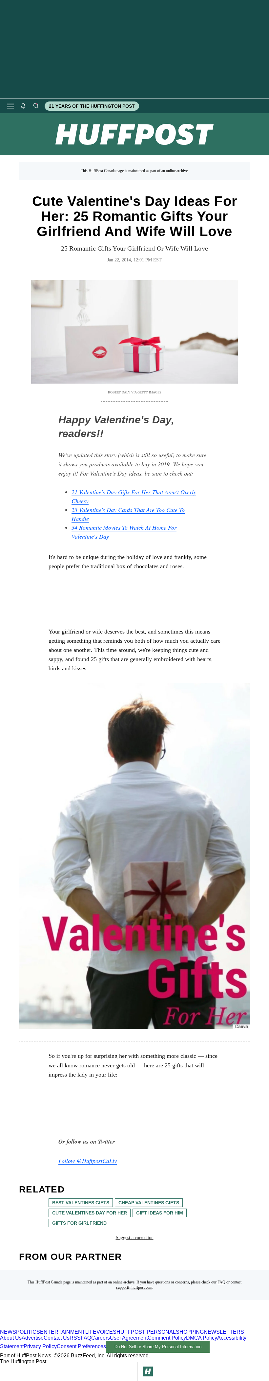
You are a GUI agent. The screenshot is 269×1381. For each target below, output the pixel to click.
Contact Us (57, 1338)
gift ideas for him (159, 1212)
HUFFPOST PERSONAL (146, 1332)
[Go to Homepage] (148, 1371)
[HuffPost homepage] (84, 1326)
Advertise (33, 1338)
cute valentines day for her (89, 1212)
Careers (100, 1338)
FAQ (221, 1282)
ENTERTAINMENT (62, 1332)
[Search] (35, 106)
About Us (11, 1338)
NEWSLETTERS (224, 1332)
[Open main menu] (10, 106)
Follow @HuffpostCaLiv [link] (87, 1161)
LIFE (90, 1332)
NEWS (8, 1332)
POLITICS (28, 1332)
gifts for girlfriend (79, 1223)
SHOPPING (190, 1332)
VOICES (106, 1332)
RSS (75, 1338)
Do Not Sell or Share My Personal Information (157, 1346)
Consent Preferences (81, 1346)
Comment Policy (167, 1338)
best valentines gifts (80, 1202)
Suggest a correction (135, 1237)
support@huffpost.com (134, 1287)
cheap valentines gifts (148, 1202)
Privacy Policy (40, 1346)
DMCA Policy (201, 1338)
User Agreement (129, 1338)
